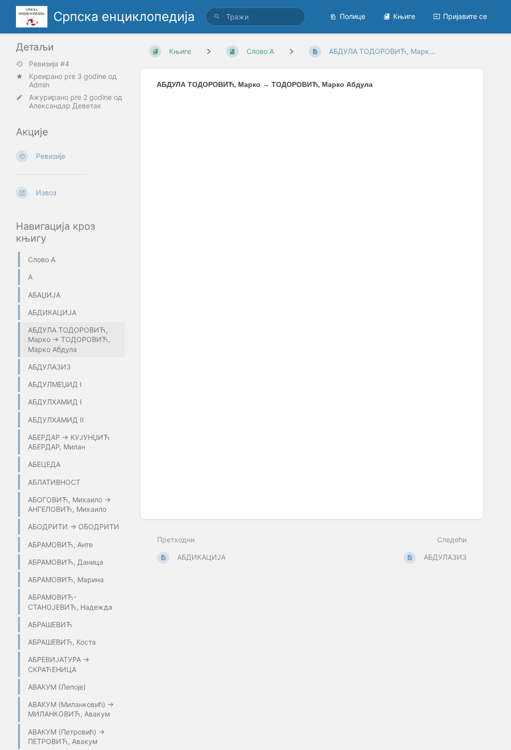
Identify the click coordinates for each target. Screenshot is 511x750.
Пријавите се (465, 16)
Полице (352, 16)
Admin (39, 84)
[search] (255, 16)
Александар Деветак (65, 105)
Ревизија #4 (49, 64)
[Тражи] (217, 16)
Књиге (404, 16)
